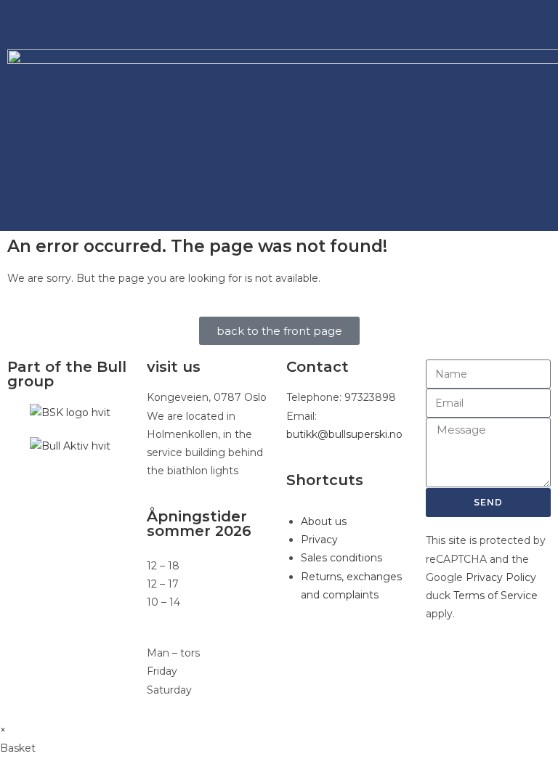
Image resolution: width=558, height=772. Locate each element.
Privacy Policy (501, 577)
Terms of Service (495, 595)
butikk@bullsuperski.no (344, 434)
